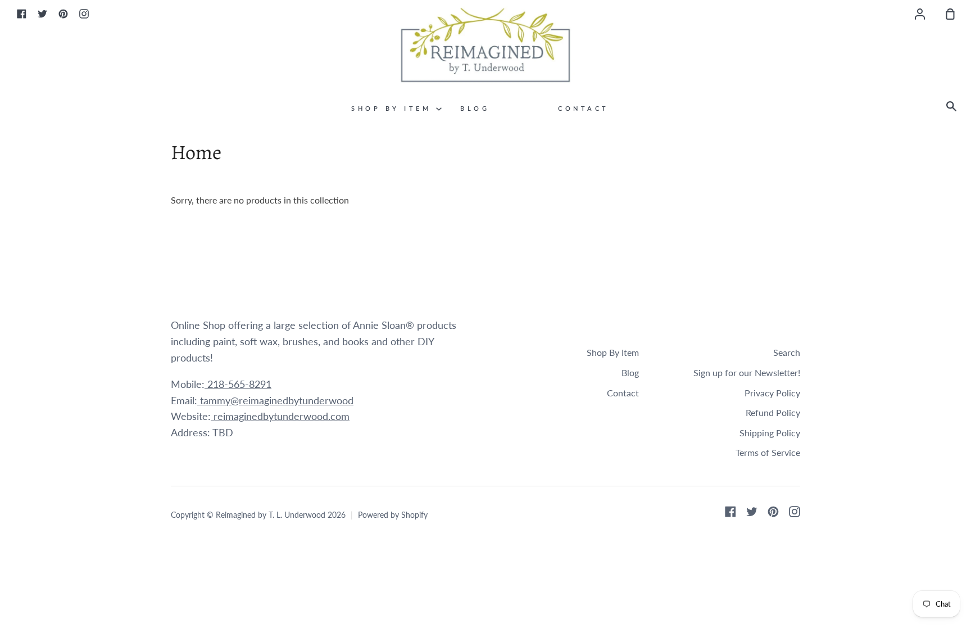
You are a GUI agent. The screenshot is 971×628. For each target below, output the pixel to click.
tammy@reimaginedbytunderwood (275, 400)
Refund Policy (773, 412)
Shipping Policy (769, 432)
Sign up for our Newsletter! (746, 372)
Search (786, 352)
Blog (474, 108)
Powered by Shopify (393, 514)
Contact (583, 108)
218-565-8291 (238, 384)
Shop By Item (393, 108)
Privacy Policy (772, 392)
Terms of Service (768, 452)
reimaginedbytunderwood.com (280, 416)
